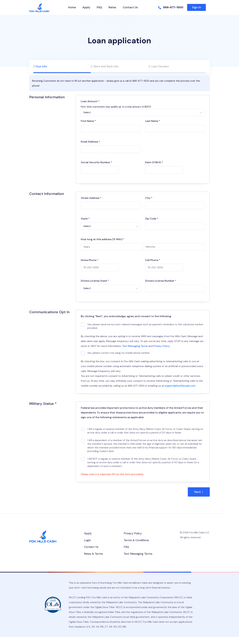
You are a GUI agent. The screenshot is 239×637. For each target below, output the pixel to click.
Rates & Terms (93, 553)
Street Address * (91, 198)
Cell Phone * (152, 260)
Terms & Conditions (136, 540)
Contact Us (130, 7)
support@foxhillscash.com (180, 385)
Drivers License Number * (160, 280)
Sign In (196, 7)
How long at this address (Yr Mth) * (102, 239)
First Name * (88, 121)
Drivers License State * (95, 280)
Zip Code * (151, 218)
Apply (86, 7)
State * (85, 218)
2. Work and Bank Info (105, 66)
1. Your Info (40, 66)
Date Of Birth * (154, 162)
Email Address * (90, 141)
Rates (112, 7)
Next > (198, 492)
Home (72, 7)
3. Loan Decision (158, 66)
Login (87, 540)
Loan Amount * (90, 101)
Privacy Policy (161, 346)
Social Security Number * (96, 162)
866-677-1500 (173, 7)
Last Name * (152, 121)
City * (148, 198)
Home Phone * (89, 260)
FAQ (99, 7)
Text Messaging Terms (135, 346)
